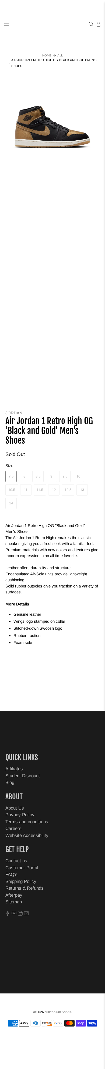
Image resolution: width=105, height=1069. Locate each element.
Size (9, 465)
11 (25, 490)
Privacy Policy (19, 814)
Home (46, 55)
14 (11, 503)
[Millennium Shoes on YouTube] (14, 914)
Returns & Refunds (24, 888)
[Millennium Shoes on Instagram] (20, 914)
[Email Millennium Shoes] (26, 914)
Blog (9, 782)
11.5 (40, 490)
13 (82, 490)
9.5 (64, 476)
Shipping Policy (20, 881)
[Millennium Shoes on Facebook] (7, 914)
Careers (13, 828)
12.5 (68, 490)
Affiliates (14, 768)
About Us (14, 808)
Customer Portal (21, 867)
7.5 (11, 476)
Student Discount (22, 775)
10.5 (11, 490)
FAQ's (11, 874)
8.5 (38, 476)
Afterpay (13, 895)
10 (78, 476)
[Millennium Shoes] (52, 24)
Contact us (16, 860)
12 (54, 490)
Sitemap (13, 901)
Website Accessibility (26, 835)
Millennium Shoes (58, 1012)
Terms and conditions (26, 821)
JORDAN (13, 413)
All (60, 55)
